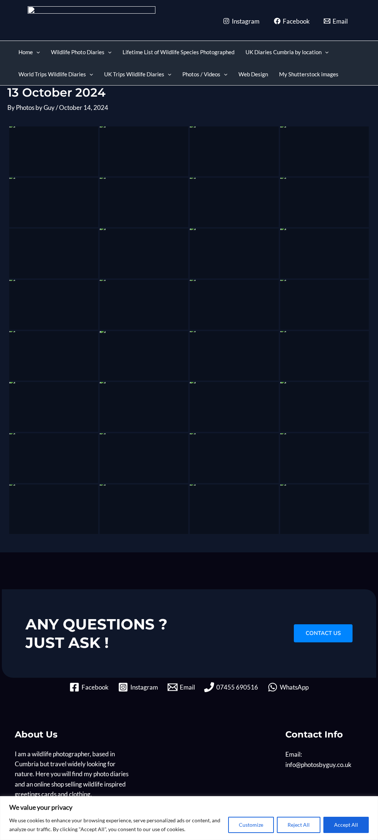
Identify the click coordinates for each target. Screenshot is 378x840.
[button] (36, 52)
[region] (189, 818)
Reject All (299, 825)
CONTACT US (323, 633)
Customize (251, 825)
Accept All (346, 825)
